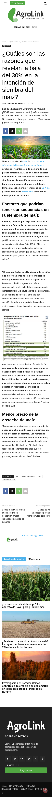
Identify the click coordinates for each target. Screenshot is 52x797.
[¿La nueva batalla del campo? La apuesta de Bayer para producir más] (26, 600)
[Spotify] (28, 759)
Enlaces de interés (9, 789)
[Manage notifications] (45, 790)
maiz (39, 476)
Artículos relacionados (14, 559)
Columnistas (26, 789)
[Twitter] (35, 759)
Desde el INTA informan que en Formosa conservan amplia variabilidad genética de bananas (13, 515)
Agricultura (13, 41)
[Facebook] (8, 759)
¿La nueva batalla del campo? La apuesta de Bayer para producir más (23, 605)
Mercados (30, 786)
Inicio (4, 41)
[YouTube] (22, 759)
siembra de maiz (9, 479)
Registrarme (17, 3)
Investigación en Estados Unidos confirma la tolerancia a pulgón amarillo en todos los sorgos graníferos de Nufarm (25, 687)
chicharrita (27, 191)
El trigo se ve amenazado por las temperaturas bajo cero (38, 512)
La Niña (46, 188)
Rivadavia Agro (16, 786)
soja (34, 27)
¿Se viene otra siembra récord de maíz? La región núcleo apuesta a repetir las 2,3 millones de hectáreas (25, 644)
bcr (17, 476)
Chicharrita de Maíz (28, 476)
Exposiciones (41, 789)
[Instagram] (15, 759)
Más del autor (34, 559)
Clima (3, 786)
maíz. (24, 161)
